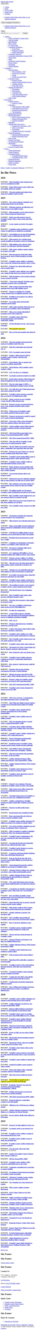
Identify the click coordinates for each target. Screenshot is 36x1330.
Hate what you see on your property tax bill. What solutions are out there (18, 501)
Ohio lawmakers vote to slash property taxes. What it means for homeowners (17, 213)
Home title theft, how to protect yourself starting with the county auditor (18, 903)
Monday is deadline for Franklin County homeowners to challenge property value (16, 292)
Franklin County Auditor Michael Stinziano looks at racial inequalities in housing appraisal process (16, 1020)
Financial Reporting (14, 150)
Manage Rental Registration (20, 135)
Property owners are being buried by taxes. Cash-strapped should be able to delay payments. (17, 406)
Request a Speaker (18, 50)
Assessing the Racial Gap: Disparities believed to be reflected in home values (17, 844)
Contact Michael (13, 66)
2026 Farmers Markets (19, 96)
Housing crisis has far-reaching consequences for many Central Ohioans (15, 670)
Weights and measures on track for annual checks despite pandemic (16, 1092)
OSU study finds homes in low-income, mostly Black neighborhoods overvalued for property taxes (18, 883)
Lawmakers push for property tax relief (22, 376)
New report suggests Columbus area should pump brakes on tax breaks (17, 203)
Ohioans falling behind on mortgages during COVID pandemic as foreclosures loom (17, 1009)
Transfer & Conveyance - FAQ (21, 126)
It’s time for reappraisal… (17, 610)
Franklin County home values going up (22, 644)
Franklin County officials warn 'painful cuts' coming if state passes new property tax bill (18, 272)
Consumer (8, 68)
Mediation (11, 122)
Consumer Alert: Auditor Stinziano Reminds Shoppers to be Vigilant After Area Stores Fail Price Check (17, 728)
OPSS (10, 59)
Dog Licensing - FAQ (19, 71)
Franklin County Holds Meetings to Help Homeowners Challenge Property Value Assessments (16, 1244)
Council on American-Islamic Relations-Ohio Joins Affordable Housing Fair (18, 854)
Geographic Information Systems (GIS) (20, 56)
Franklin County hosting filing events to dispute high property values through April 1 (18, 457)
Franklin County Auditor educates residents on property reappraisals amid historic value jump (16, 659)
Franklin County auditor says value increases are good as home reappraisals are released (18, 634)
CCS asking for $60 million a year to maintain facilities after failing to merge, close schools (18, 553)
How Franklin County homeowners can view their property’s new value (18, 639)
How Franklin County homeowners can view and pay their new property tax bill (18, 496)
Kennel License (17, 80)
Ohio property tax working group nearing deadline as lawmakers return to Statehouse (17, 240)
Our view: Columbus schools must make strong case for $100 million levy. (16, 606)
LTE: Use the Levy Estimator (18, 372)
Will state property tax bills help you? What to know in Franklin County (17, 208)
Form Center (12, 57)
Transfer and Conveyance (16, 124)
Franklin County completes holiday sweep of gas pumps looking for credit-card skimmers (16, 929)
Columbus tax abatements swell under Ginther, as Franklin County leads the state (17, 543)
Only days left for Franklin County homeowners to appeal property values (16, 442)
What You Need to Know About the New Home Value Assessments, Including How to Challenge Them (16, 1027)
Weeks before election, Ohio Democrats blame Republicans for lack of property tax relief (18, 380)
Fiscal (6, 149)
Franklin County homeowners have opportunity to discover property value (16, 769)
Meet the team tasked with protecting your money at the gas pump (17, 754)
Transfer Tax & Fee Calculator (21, 131)
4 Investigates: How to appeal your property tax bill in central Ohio (16, 363)
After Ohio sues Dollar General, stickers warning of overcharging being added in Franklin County (18, 704)
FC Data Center (13, 45)
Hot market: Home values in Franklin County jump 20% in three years (17, 1043)
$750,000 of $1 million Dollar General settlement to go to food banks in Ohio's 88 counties (17, 533)
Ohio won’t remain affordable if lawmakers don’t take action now (15, 312)
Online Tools (8, 1307)
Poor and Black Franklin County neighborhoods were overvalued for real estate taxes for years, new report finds (17, 897)
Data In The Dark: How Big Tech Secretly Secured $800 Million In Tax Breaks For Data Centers (17, 860)
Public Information (18, 52)
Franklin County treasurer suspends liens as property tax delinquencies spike (17, 395)
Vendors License (17, 84)
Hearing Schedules (18, 121)
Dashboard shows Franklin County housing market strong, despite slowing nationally (17, 744)
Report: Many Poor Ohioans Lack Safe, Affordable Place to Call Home (18, 1229)
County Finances (13, 152)
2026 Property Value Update (21, 107)
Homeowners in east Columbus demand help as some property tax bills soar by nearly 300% (18, 479)
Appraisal (11, 105)
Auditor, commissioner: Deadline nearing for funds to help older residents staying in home (17, 802)
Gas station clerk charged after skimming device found (15, 302)
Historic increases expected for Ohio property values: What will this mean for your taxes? (18, 675)
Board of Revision (14, 115)
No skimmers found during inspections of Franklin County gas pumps (17, 1173)
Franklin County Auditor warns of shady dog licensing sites (16, 1139)
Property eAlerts (17, 103)
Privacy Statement (21, 1325)
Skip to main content (7, 1)
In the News (16, 49)
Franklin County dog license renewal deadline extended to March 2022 (17, 774)
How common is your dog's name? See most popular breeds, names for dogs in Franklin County (17, 485)
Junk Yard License (17, 86)
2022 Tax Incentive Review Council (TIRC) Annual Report (16, 722)
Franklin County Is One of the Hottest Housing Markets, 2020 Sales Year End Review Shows (17, 966)
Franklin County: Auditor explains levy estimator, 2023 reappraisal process (18, 734)
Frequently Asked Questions (17, 61)
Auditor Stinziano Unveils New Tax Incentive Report (16, 1004)
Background (16, 91)
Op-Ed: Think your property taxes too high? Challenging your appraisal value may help (17, 447)
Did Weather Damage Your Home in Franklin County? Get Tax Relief (17, 1213)
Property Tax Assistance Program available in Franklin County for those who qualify (17, 784)
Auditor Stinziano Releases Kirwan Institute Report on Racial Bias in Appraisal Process (16, 877)
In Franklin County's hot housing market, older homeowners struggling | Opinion (16, 749)
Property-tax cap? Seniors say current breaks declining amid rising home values (17, 452)
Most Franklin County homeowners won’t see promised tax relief (17, 183)
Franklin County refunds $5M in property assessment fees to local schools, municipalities (16, 711)
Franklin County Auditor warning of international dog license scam (17, 1134)
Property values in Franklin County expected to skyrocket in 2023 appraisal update (17, 680)
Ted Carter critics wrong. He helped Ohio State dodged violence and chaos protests (17, 422)
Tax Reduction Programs (16, 142)
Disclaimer (11, 64)
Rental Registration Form (20, 136)
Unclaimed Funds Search (20, 156)
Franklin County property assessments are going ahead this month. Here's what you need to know (18, 1054)
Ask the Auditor (13, 40)
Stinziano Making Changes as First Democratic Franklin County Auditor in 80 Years (17, 1203)
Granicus (3, 1328)
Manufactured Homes (15, 114)
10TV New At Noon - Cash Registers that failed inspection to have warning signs (17, 698)
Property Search (13, 101)
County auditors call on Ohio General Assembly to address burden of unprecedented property (17, 428)
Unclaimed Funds (13, 154)
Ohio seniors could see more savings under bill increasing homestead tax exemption (16, 908)
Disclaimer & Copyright (8, 1325)
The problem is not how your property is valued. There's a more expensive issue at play (17, 586)
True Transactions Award (19, 94)
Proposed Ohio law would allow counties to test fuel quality (15, 1101)
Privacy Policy (12, 63)
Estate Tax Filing (13, 163)
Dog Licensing (12, 70)
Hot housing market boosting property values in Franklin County (17, 1038)
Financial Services (13, 159)
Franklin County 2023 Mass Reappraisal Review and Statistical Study (14, 318)
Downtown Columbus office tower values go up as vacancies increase (16, 548)
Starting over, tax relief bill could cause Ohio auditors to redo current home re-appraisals (17, 570)
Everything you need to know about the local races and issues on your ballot (18, 575)
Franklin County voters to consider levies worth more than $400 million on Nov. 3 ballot (17, 1014)
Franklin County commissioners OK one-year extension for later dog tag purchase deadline (17, 838)
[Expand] (22, 47)
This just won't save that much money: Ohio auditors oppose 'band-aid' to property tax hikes (17, 564)
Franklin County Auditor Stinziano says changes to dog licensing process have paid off (18, 999)
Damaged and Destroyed (19, 110)
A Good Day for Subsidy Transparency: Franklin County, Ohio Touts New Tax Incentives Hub (18, 890)
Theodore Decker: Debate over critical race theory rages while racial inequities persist (17, 871)
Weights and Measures (15, 87)
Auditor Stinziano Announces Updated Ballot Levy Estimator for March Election (17, 1111)
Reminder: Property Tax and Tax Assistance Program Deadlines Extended (16, 1086)
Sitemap (30, 1325)
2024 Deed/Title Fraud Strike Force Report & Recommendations (16, 434)
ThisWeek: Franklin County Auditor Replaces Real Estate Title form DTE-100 (17, 1178)
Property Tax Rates (14, 140)
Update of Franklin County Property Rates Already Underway (17, 1154)
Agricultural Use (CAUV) (20, 108)
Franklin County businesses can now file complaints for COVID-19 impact (17, 849)
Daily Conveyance (18, 128)
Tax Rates (8, 1309)
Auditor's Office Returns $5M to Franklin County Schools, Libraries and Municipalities (15, 357)
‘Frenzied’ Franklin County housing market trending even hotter (17, 972)
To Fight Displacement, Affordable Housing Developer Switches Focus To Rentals (16, 1234)
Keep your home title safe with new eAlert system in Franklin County (16, 817)
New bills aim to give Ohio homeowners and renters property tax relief (18, 390)
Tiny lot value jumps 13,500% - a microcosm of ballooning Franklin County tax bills (17, 385)
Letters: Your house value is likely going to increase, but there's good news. (18, 629)
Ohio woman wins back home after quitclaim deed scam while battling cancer (16, 287)
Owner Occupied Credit (15, 147)
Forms (14, 75)
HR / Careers (12, 43)
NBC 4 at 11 (13, 620)
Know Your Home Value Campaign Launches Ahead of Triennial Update (16, 1070)
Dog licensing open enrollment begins (21, 813)
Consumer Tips (17, 93)
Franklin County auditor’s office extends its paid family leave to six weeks (15, 1163)
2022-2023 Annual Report (21, 684)
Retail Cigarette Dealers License (22, 82)
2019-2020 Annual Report (21, 1097)
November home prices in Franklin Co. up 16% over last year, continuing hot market (18, 796)
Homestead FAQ (17, 145)
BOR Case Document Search (21, 117)
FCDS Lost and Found (19, 77)
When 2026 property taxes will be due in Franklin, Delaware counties (17, 188)
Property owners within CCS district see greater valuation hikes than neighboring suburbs (18, 559)
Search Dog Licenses (18, 73)
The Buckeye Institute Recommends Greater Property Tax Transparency (17, 516)
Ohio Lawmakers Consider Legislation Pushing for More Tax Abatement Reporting (17, 832)
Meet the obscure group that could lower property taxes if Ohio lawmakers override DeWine (16, 256)
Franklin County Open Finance (14, 1304)
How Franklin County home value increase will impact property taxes (16, 596)
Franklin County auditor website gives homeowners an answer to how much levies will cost (17, 581)
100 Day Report (18, 1159)
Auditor (8, 168)
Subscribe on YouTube (11, 1321)
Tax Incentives (16, 112)
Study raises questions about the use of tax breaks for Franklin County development (17, 307)
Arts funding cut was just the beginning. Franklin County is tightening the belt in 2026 (18, 235)
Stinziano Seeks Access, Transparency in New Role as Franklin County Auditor (17, 1208)
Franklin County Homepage (13, 1302)
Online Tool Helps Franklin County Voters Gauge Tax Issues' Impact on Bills (16, 1198)
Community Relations (15, 47)
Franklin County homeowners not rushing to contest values (16, 950)
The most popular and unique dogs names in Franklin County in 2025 (16, 193)
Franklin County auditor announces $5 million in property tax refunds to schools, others (18, 822)
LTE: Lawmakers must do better (20, 352)
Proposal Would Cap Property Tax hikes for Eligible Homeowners (16, 940)
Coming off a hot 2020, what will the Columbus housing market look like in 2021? (17, 977)
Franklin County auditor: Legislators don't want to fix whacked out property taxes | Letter (18, 262)
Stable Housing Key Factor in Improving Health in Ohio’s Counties (14, 1239)
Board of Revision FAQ (19, 119)
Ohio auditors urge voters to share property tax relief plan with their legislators (16, 245)
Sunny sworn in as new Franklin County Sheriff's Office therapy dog (15, 400)
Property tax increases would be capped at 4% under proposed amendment (18, 417)
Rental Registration (14, 133)
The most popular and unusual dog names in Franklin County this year (16, 343)
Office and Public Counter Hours (18, 38)
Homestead (11, 143)
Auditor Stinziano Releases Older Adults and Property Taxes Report (16, 759)
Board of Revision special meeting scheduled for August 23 (16, 739)
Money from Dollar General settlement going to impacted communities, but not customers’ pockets (17, 527)
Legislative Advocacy (15, 54)
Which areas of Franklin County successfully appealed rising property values (15, 412)
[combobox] (10, 23)
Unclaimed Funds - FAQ (19, 157)
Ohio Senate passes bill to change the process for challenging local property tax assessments (17, 790)
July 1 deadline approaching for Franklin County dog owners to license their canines (18, 918)
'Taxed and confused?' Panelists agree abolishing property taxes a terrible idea (17, 282)
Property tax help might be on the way (21, 1125)
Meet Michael (12, 42)
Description (15, 89)
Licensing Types (13, 79)
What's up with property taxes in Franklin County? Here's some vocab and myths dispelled (16, 219)
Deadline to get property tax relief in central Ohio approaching (17, 297)
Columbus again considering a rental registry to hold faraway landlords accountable (17, 230)
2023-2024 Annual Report (21, 438)
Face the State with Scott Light (19, 1149)
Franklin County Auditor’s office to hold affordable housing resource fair (16, 462)
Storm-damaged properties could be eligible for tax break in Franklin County (17, 866)
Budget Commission (14, 161)
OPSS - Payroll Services (12, 1306)
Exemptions (15, 129)
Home (3, 168)
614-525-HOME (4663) (12, 1283)
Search (3, 33)
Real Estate (8, 100)
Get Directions (5, 1280)
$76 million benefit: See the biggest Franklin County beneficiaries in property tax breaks (18, 491)
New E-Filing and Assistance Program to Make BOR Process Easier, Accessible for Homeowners (17, 988)
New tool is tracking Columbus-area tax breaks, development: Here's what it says (18, 827)
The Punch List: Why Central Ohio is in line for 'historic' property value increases (18, 648)
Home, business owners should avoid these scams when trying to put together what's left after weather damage (17, 468)
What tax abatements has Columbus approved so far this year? (17, 624)
